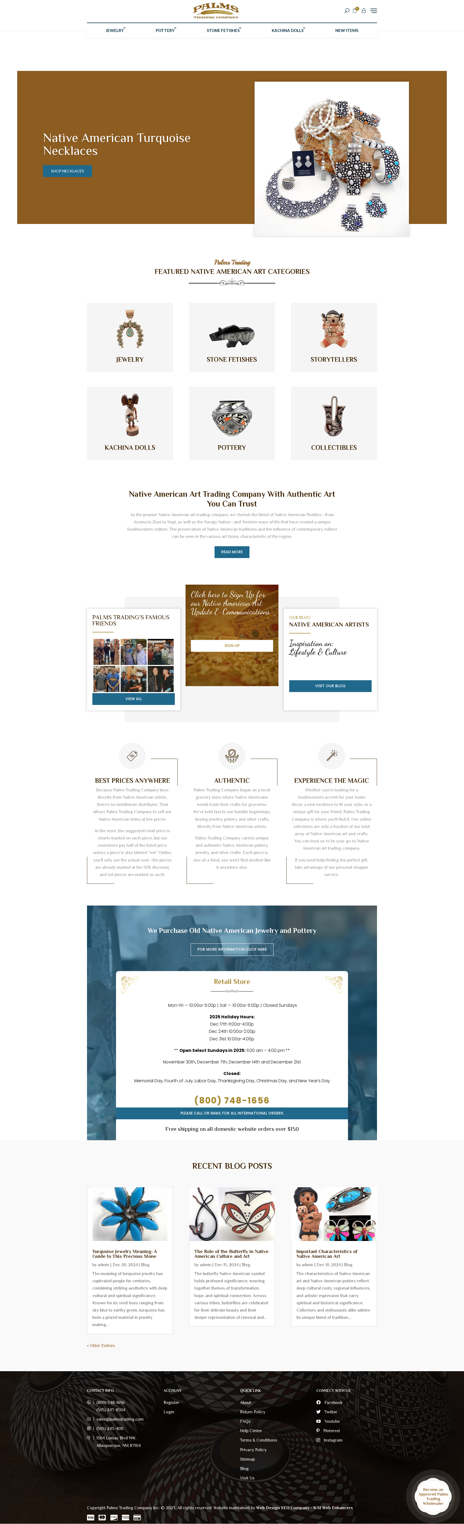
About (245, 1402)
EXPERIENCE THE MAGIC (331, 780)
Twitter (330, 1412)
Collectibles (334, 447)
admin (103, 1264)
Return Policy (252, 1412)
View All (133, 698)
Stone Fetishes (223, 30)
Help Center (251, 1430)
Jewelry (115, 30)
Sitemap (247, 1459)
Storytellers (334, 359)
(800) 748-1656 (232, 1100)
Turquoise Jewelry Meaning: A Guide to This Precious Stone (124, 1254)
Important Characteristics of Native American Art (326, 1254)
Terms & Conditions (258, 1440)
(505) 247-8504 (110, 1409)
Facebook (333, 1402)
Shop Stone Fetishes (72, 171)
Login (169, 1412)
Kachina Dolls (287, 30)
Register (171, 1402)
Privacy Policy (253, 1449)
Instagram (333, 1440)
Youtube (331, 1421)
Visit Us (247, 1478)
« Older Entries (101, 1345)
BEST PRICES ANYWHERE (132, 780)
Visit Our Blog (330, 686)
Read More (232, 552)
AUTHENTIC (232, 780)
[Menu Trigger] (373, 10)
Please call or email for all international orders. (232, 1113)
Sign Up (232, 645)
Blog (145, 1264)
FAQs (245, 1421)
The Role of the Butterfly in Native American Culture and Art (231, 1254)
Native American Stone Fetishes (105, 144)
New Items (346, 30)
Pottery (165, 30)
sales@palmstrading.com (120, 1419)
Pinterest (331, 1430)
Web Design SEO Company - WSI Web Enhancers (304, 1507)
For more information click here (232, 949)
